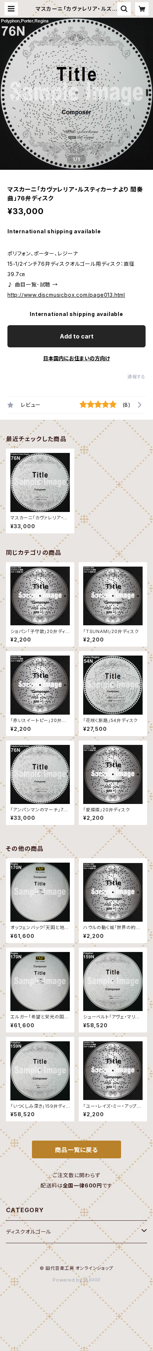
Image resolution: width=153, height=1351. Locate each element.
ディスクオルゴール (28, 1231)
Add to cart (77, 336)
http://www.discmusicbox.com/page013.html (66, 295)
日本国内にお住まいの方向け (76, 358)
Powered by (68, 1280)
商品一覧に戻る (76, 1150)
